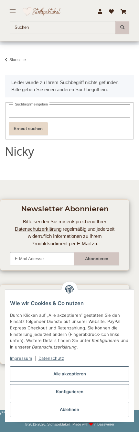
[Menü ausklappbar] (13, 8)
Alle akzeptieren (69, 373)
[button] (99, 12)
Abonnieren (96, 258)
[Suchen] (122, 27)
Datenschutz (51, 358)
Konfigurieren (69, 391)
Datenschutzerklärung (38, 229)
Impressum (21, 358)
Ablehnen (69, 409)
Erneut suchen (28, 128)
